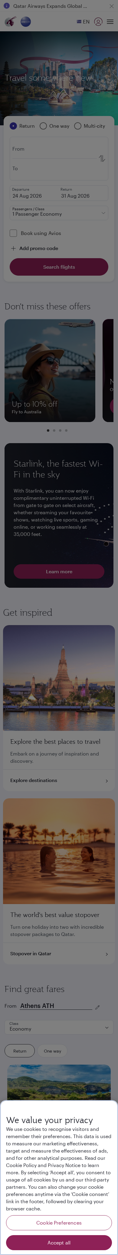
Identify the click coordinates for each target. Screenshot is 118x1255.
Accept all (59, 1242)
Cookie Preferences (59, 1222)
